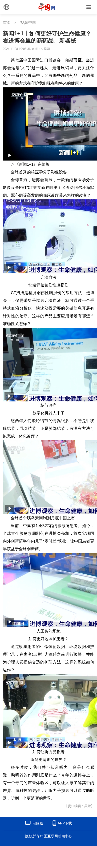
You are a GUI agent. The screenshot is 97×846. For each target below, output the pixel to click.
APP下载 (65, 823)
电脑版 (37, 823)
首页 (7, 22)
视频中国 (28, 22)
